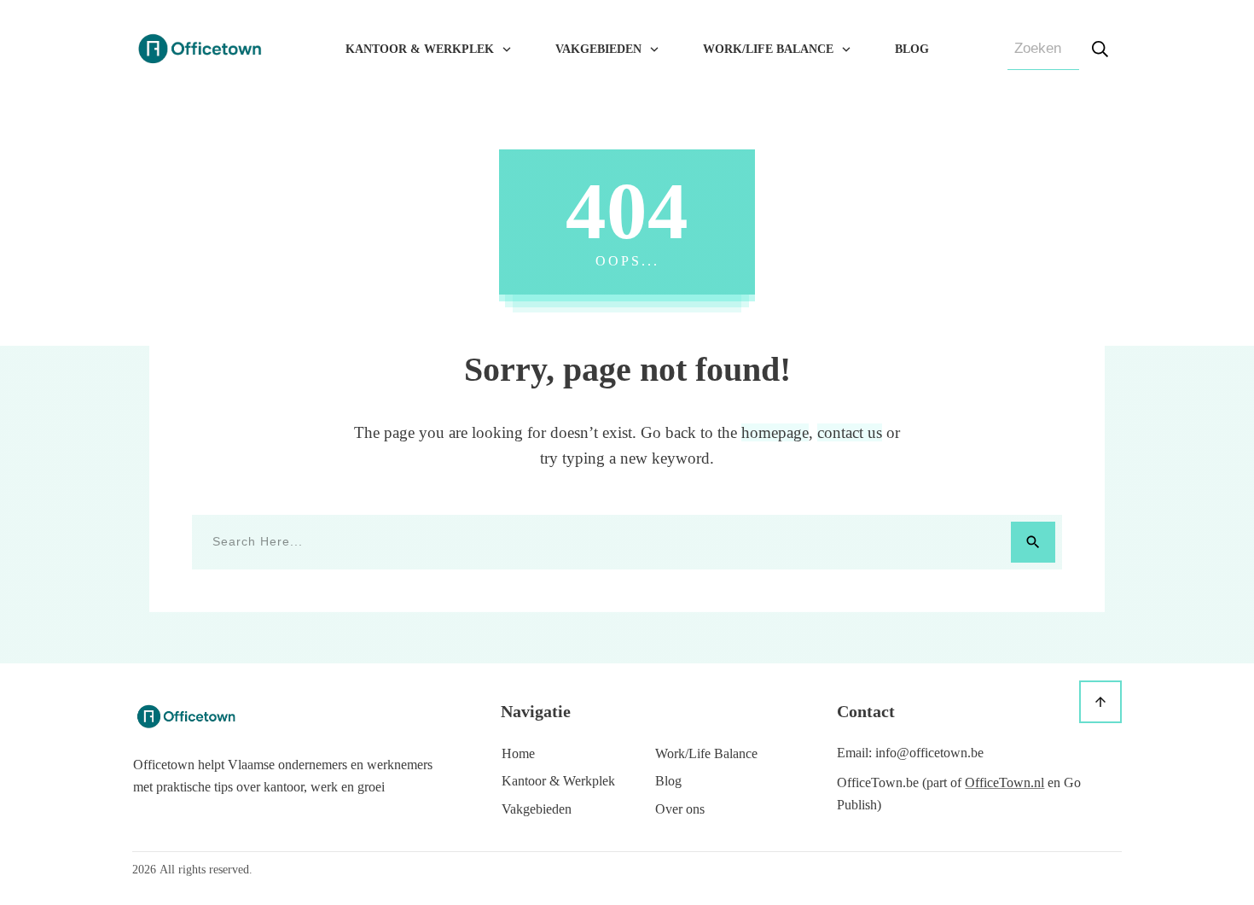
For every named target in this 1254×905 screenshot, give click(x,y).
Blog (668, 781)
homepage (775, 432)
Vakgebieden (537, 809)
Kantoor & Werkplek (558, 781)
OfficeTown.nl (1004, 782)
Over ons (680, 809)
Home (518, 753)
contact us (849, 432)
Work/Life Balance (706, 753)
